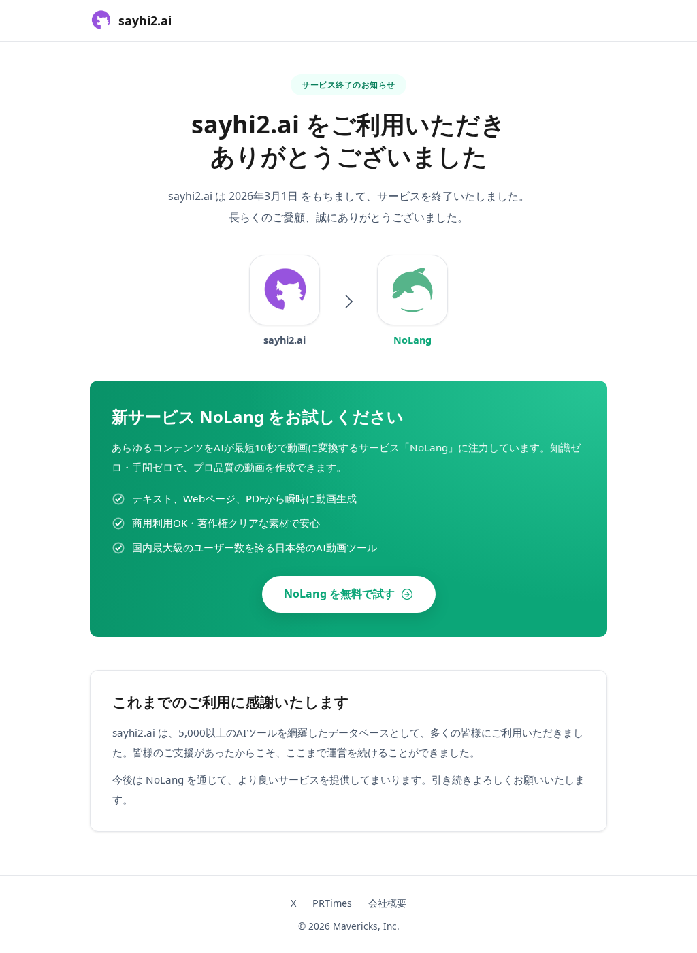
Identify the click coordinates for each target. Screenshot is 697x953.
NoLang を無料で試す (339, 593)
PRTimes (332, 903)
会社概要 (387, 903)
